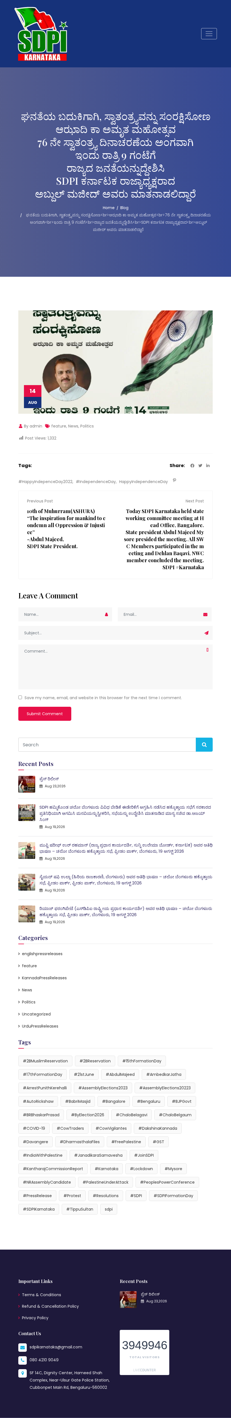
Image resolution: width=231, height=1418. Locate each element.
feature (58, 426)
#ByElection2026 (87, 1115)
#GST (158, 1142)
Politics (87, 426)
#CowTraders (70, 1128)
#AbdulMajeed (120, 1074)
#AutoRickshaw (38, 1101)
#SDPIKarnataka (39, 1209)
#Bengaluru (148, 1101)
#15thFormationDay (141, 1061)
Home (109, 208)
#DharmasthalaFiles (80, 1142)
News (73, 426)
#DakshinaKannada (157, 1128)
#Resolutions (106, 1196)
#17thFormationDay (42, 1074)
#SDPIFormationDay (173, 1196)
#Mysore (173, 1169)
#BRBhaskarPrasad (41, 1115)
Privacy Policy (35, 1318)
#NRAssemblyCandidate (47, 1182)
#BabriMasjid (77, 1101)
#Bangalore (113, 1101)
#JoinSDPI (144, 1155)
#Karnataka (106, 1169)
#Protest (72, 1196)
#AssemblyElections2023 (103, 1088)
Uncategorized (36, 1014)
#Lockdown (141, 1169)
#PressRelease (37, 1196)
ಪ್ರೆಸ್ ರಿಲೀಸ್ (49, 779)
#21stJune (84, 1074)
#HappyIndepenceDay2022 (45, 481)
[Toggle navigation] (209, 33)
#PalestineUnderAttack (105, 1182)
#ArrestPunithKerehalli (45, 1088)
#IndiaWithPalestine (43, 1155)
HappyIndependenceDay (143, 481)
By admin (32, 426)
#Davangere (35, 1142)
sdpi (109, 1209)
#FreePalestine (126, 1142)
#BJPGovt (182, 1101)
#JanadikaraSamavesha (98, 1155)
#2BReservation (95, 1061)
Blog (124, 208)
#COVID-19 (34, 1128)
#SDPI (136, 1196)
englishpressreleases (42, 954)
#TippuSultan (79, 1209)
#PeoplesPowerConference (167, 1182)
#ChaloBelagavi (131, 1115)
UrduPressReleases (40, 1026)
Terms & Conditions (41, 1295)
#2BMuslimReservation (45, 1061)
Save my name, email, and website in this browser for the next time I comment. (103, 698)
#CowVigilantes (111, 1128)
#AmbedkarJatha (163, 1074)
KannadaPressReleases (44, 978)
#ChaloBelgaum (175, 1115)
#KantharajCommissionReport (53, 1169)
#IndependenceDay (96, 481)
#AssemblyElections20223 (165, 1088)
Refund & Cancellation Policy (50, 1306)
